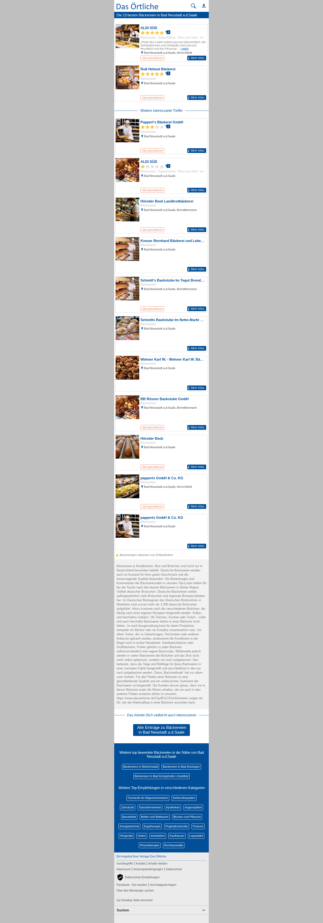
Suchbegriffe (125, 863)
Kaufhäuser (177, 836)
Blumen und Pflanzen (187, 817)
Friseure (198, 826)
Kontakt (140, 863)
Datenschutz (174, 869)
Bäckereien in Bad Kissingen (181, 766)
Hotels (142, 836)
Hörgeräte (126, 836)
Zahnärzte (127, 807)
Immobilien (158, 836)
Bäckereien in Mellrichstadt (140, 766)
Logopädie (196, 836)
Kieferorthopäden (184, 798)
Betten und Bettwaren (155, 817)
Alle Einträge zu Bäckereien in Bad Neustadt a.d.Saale (161, 730)
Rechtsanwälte (173, 845)
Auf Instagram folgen (163, 885)
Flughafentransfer (176, 826)
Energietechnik (129, 826)
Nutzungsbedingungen (148, 869)
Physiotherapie (149, 845)
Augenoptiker (193, 807)
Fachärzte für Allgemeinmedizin (148, 798)
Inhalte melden (157, 863)
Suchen (123, 910)
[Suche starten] (193, 5)
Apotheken (173, 807)
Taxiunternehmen (150, 807)
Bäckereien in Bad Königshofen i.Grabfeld (161, 776)
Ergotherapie (152, 826)
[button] (201, 6)
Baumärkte (129, 817)
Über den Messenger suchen (135, 890)
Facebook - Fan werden (132, 885)
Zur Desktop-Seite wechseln (135, 900)
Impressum (124, 869)
